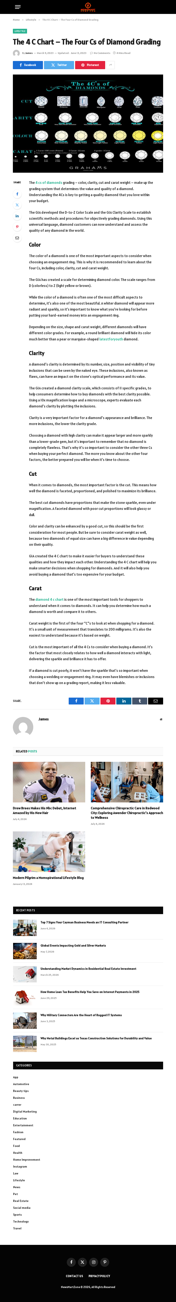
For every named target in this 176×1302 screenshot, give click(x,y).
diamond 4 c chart (49, 599)
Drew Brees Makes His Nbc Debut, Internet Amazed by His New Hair (44, 810)
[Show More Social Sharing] (110, 65)
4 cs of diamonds (48, 182)
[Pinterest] (17, 227)
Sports (17, 1215)
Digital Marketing (25, 1111)
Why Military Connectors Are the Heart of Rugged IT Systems (81, 1015)
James (29, 53)
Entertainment (23, 1125)
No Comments (102, 53)
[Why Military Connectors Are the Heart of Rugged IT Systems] (25, 1020)
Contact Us (74, 1276)
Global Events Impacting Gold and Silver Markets (73, 945)
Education (20, 1118)
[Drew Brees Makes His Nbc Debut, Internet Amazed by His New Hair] (49, 782)
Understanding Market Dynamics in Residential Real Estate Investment (88, 969)
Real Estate (21, 1201)
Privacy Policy (99, 1276)
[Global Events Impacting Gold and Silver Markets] (25, 951)
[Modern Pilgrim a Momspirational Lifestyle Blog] (49, 851)
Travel (17, 1228)
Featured (19, 1139)
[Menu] (18, 7)
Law (15, 1173)
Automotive (21, 1084)
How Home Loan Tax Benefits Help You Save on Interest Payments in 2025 (90, 992)
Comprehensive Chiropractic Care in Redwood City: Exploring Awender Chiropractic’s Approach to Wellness (127, 813)
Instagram (20, 1166)
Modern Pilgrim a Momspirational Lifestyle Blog (48, 877)
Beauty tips (21, 1091)
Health (17, 1153)
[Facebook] (17, 194)
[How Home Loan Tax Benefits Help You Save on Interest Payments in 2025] (25, 997)
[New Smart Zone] (88, 7)
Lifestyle (20, 31)
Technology (21, 1221)
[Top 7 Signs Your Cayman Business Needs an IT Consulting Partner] (25, 928)
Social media (21, 1208)
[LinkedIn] (17, 216)
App (15, 1077)
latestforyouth (111, 339)
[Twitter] (17, 205)
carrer (17, 1105)
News (16, 1187)
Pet (15, 1194)
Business (19, 1098)
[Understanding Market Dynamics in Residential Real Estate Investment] (25, 974)
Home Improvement (26, 1160)
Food (16, 1146)
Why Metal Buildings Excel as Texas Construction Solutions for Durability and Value (96, 1038)
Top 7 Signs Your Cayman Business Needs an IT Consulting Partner (84, 922)
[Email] (17, 237)
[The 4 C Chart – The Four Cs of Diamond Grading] (88, 124)
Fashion (18, 1132)
